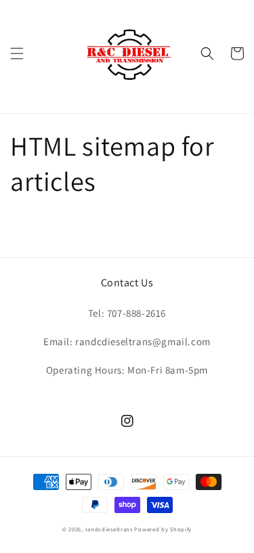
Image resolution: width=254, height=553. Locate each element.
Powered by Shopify (163, 529)
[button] (17, 53)
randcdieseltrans (109, 529)
